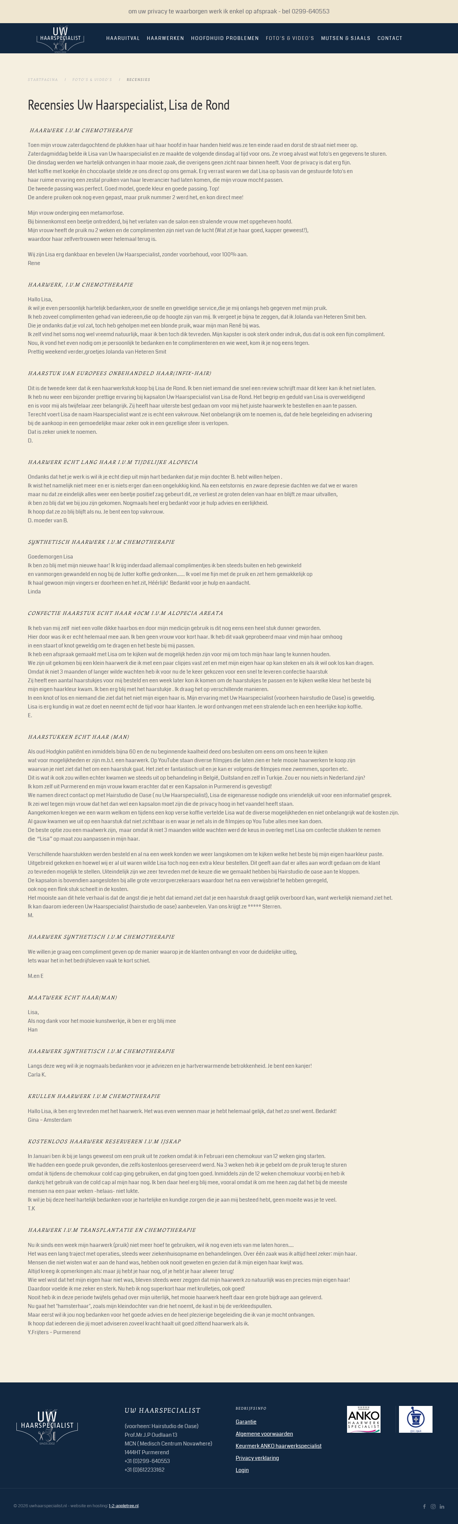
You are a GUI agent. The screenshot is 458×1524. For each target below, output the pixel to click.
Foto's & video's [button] (290, 38)
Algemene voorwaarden (264, 1434)
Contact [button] (390, 38)
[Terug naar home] (60, 38)
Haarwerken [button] (165, 38)
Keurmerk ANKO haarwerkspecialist (279, 1446)
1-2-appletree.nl (123, 1506)
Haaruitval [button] (123, 38)
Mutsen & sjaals (346, 38)
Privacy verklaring (257, 1458)
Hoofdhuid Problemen (225, 38)
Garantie (246, 1422)
